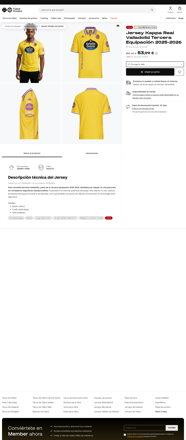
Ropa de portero (163, 407)
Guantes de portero (28, 18)
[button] (155, 95)
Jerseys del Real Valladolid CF (65, 218)
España (29, 218)
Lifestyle (82, 18)
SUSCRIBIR (171, 427)
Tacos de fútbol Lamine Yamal (46, 398)
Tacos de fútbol (9, 18)
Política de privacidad (135, 436)
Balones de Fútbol (41, 411)
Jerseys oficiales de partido (52, 26)
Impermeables (162, 398)
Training (44, 18)
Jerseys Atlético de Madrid (106, 411)
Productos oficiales (13, 26)
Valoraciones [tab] (92, 153)
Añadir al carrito (152, 72)
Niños (104, 18)
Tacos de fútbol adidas (43, 402)
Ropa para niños (70, 411)
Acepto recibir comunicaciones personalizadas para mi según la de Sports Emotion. (150, 435)
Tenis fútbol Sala (9, 402)
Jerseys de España (133, 407)
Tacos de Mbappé (10, 411)
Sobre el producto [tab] (32, 153)
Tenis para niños (70, 407)
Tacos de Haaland (10, 407)
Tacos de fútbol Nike (42, 407)
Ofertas (113, 18)
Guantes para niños (72, 402)
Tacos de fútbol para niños (75, 398)
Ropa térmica (131, 398)
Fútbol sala (56, 18)
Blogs (181, 18)
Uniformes (171, 18)
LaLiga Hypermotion (43, 218)
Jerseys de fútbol (31, 26)
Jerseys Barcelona (102, 407)
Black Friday (161, 411)
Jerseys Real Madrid (103, 402)
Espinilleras (160, 402)
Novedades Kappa (16, 218)
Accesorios (94, 18)
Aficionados (69, 18)
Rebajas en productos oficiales (91, 218)
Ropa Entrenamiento (134, 402)
